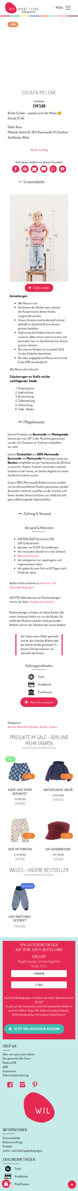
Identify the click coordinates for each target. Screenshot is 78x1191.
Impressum (9, 1071)
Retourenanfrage (13, 1142)
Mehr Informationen (41, 702)
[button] (15, 169)
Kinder (44, 727)
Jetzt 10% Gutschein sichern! (37, 1029)
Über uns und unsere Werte (19, 1054)
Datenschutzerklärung (15, 1075)
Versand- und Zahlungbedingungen (32, 585)
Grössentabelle (11, 1138)
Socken (53, 727)
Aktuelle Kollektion (28, 727)
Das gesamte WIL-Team (17, 1058)
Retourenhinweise (28, 556)
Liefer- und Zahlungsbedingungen (22, 1151)
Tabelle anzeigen (41, 287)
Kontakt (7, 1146)
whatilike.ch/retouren (41, 602)
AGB (5, 1067)
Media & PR (9, 1063)
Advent (12, 727)
